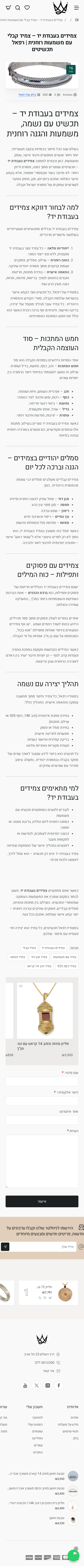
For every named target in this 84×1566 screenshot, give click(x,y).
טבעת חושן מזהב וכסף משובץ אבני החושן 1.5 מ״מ (35, 1488)
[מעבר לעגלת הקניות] (8, 7)
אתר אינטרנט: (68, 1111)
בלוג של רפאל (27, 94)
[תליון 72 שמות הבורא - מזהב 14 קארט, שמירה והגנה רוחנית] (65, 1292)
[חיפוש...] (17, 7)
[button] (50, 1298)
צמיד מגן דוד (39, 957)
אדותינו (72, 1407)
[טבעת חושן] (73, 1520)
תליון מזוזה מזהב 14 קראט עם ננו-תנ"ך (43, 1046)
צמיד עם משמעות (64, 957)
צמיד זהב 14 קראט (39, 966)
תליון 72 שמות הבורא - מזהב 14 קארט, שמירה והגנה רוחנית (43, 1287)
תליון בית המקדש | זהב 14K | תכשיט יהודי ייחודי (35, 1503)
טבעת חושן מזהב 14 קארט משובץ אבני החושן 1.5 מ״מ (35, 1474)
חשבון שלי (34, 1407)
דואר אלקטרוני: (67, 1092)
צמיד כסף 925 (66, 966)
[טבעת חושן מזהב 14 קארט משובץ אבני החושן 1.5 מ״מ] (73, 1476)
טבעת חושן (56, 1518)
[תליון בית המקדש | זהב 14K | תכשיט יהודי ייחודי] (73, 1505)
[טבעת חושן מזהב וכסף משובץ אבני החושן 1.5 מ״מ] (73, 1491)
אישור (42, 1201)
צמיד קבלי (29, 948)
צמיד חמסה (17, 957)
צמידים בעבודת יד (53, 948)
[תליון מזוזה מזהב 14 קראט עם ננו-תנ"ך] (45, 1011)
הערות (74, 1131)
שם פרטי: (71, 1072)
